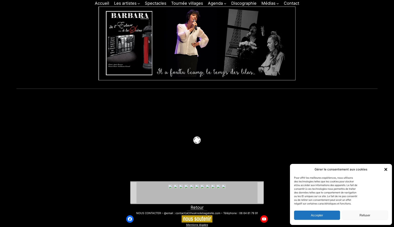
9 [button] (216, 85)
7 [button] (206, 85)
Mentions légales (197, 224)
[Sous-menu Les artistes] (138, 3)
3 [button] (188, 85)
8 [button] (211, 85)
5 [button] (197, 85)
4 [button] (192, 85)
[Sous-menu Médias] (277, 3)
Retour (197, 207)
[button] (386, 169)
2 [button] (183, 85)
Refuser (365, 215)
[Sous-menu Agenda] (225, 3)
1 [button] (178, 85)
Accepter (317, 215)
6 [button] (202, 85)
